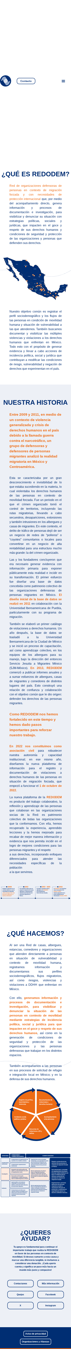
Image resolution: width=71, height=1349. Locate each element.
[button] (63, 81)
